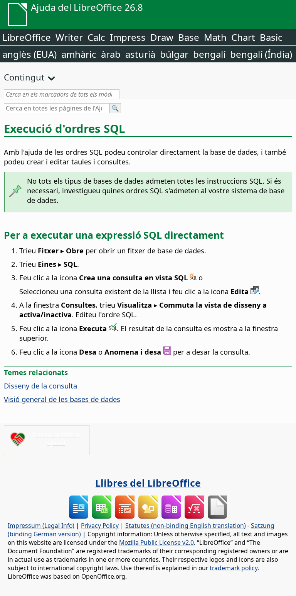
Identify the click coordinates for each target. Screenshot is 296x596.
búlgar (174, 54)
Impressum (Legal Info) (41, 525)
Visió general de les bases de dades (62, 399)
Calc (96, 37)
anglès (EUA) (29, 54)
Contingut (24, 77)
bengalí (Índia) (261, 54)
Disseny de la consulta (40, 385)
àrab (111, 54)
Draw (161, 37)
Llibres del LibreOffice (148, 482)
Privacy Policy (100, 525)
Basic (271, 37)
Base (188, 37)
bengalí (209, 54)
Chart (243, 37)
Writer (69, 37)
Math (215, 37)
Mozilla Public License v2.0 (156, 542)
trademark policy (233, 568)
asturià (140, 54)
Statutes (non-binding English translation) (185, 525)
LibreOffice (26, 37)
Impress (128, 37)
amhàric (78, 54)
